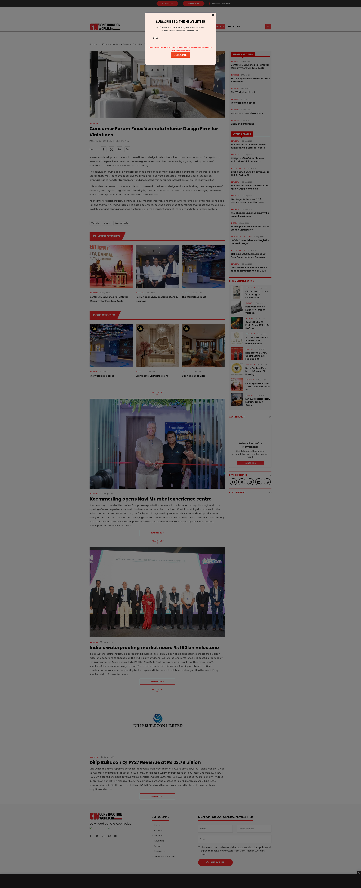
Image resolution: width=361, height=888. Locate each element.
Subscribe (180, 55)
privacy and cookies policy (178, 47)
